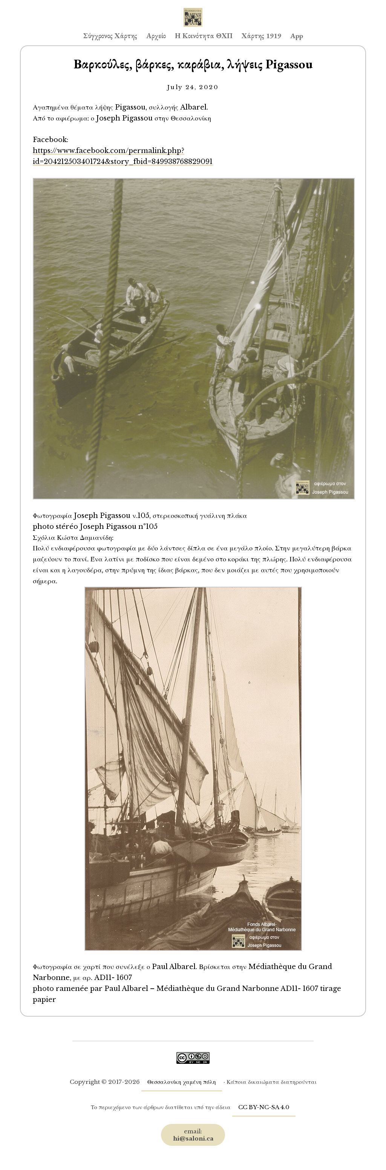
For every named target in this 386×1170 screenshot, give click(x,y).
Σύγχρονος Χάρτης (110, 35)
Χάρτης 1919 (261, 35)
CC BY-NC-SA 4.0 (264, 1107)
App (296, 35)
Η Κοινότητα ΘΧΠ (204, 35)
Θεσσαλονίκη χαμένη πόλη (181, 1081)
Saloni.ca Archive (193, 10)
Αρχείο (156, 35)
